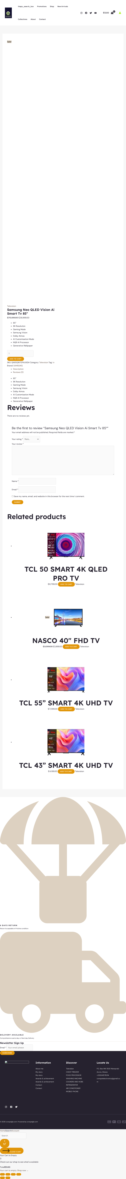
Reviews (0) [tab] (18, 372)
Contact (42, 19)
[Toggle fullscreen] (7, 1174)
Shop (52, 6)
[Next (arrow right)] (7, 1178)
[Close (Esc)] (18, 1174)
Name (15, 481)
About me (39, 1069)
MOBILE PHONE (72, 1091)
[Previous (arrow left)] (2, 1178)
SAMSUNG (18, 365)
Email (15, 489)
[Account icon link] (120, 13)
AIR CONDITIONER (73, 1088)
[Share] (13, 1174)
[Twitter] (91, 13)
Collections (22, 19)
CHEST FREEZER (72, 1072)
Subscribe (7, 1053)
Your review (18, 444)
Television (11, 306)
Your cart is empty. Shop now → (14, 1170)
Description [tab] (18, 369)
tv (53, 362)
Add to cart (16, 359)
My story (39, 1072)
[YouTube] (95, 13)
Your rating (17, 439)
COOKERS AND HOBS (74, 1082)
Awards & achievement (45, 1078)
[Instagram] (81, 13)
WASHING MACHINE (74, 1078)
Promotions (42, 6)
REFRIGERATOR (72, 1085)
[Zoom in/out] (2, 1174)
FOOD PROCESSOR (73, 1075)
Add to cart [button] (66, 584)
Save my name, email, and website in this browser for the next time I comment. (49, 496)
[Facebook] (86, 13)
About (33, 19)
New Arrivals (62, 6)
